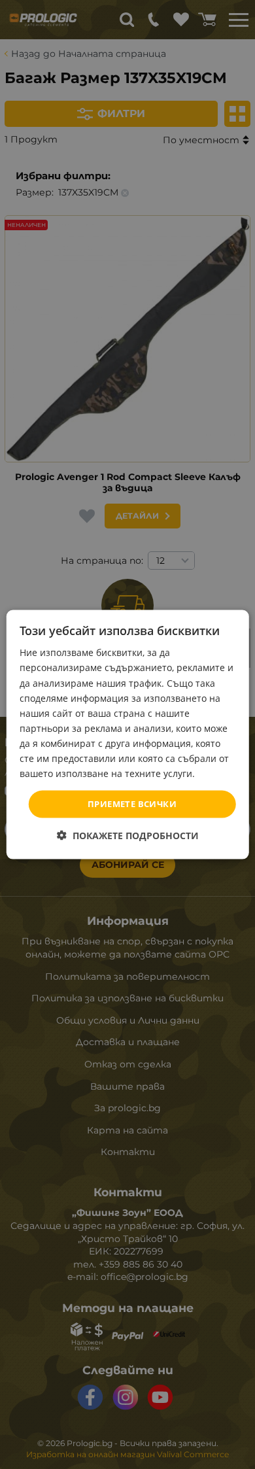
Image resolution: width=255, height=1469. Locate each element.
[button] (128, 834)
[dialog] (128, 734)
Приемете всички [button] (132, 804)
